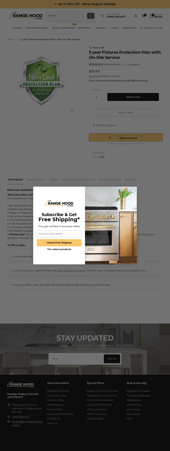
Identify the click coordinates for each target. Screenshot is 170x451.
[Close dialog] (133, 190)
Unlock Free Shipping (59, 242)
